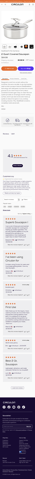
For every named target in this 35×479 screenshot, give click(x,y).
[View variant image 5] (26, 47)
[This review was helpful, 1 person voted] (24, 331)
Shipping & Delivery (24, 445)
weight (10, 206)
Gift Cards (5, 447)
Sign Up (28, 426)
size (5, 206)
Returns (21, 442)
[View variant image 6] (31, 47)
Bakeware (5, 442)
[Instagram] (4, 407)
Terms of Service (6, 470)
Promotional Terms (22, 470)
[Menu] (2, 4)
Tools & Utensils (7, 445)
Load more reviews (17, 388)
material (16, 206)
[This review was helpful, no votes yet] (24, 245)
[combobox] (25, 214)
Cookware (5, 440)
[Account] (29, 4)
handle (23, 206)
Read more (9, 323)
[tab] (5, 78)
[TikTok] (23, 407)
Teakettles (5, 443)
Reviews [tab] (6, 134)
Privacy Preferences (22, 452)
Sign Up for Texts (23, 462)
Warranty (11, 471)
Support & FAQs (23, 440)
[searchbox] (10, 199)
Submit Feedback (24, 448)
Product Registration (25, 447)
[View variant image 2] (10, 47)
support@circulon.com (25, 460)
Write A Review (17, 165)
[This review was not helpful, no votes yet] (27, 245)
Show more (6, 210)
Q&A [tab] (13, 134)
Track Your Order (23, 443)
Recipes (5, 460)
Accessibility (22, 450)
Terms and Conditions (21, 430)
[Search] (5, 4)
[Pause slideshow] (34, 1)
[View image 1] (5, 47)
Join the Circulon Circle (9, 462)
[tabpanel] (17, 95)
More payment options (26, 72)
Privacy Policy (14, 470)
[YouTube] (13, 407)
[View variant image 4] (21, 47)
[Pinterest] (18, 407)
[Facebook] (8, 407)
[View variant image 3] (15, 47)
